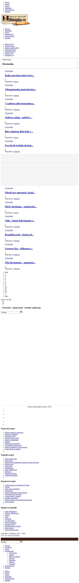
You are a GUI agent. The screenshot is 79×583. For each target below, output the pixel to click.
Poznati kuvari (9, 36)
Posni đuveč (9, 491)
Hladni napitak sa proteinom (14, 432)
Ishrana (16, 95)
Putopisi (7, 38)
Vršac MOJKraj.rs (11, 511)
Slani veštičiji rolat (11, 470)
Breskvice (8, 472)
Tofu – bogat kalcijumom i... (20, 220)
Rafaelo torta (9, 464)
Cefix (7, 517)
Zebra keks (8, 466)
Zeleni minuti (9, 528)
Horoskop (12, 560)
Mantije (7, 442)
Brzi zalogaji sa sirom (12, 438)
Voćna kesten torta (11, 459)
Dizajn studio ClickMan (14, 535)
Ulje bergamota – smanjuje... (20, 262)
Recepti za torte (10, 524)
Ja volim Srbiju (10, 521)
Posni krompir (9, 502)
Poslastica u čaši (10, 436)
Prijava (7, 2)
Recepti (7, 29)
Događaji (12, 564)
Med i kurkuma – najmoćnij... (21, 206)
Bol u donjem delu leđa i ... (19, 131)
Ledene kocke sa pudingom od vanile (17, 485)
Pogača (7, 487)
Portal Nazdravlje (10, 522)
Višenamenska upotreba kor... (20, 89)
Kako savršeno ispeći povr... (19, 75)
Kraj (6, 296)
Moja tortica (9, 461)
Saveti (7, 32)
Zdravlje (17, 110)
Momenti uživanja (11, 473)
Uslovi (7, 6)
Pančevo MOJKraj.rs (12, 513)
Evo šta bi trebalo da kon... (19, 145)
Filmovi (11, 562)
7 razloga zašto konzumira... (20, 103)
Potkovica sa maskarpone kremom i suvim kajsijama (22, 462)
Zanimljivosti (9, 34)
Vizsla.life (8, 519)
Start (6, 272)
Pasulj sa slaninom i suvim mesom (16, 447)
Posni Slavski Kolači (11, 530)
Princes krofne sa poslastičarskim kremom (18, 500)
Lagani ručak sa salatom (13, 449)
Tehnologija (13, 553)
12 (6, 291)
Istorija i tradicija (14, 557)
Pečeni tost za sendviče (12, 443)
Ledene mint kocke (11, 475)
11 (5, 289)
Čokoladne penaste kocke (13, 445)
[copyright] (9, 71)
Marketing (8, 8)
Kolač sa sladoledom (11, 440)
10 (6, 287)
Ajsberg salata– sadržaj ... (18, 117)
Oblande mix (9, 468)
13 (6, 292)
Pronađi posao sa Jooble (13, 526)
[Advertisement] (39, 158)
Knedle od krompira (11, 498)
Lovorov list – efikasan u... (19, 248)
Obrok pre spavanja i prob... (20, 192)
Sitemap (7, 12)
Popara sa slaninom (11, 434)
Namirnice (8, 31)
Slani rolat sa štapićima (12, 489)
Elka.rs (7, 515)
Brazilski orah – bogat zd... (19, 234)
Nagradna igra (9, 10)
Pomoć (7, 4)
